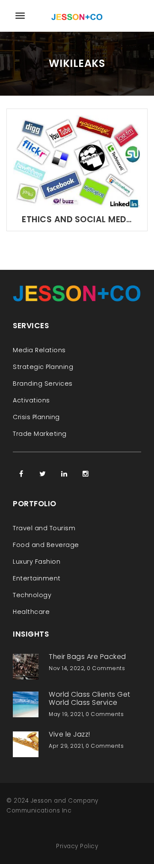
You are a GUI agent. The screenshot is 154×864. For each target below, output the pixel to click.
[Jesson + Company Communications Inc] (77, 15)
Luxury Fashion (36, 561)
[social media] (77, 161)
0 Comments (106, 668)
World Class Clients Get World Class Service (89, 698)
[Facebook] (21, 473)
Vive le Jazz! (69, 734)
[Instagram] (85, 473)
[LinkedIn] (64, 473)
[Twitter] (42, 473)
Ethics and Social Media (77, 219)
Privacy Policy (77, 846)
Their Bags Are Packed (87, 657)
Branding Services (43, 383)
